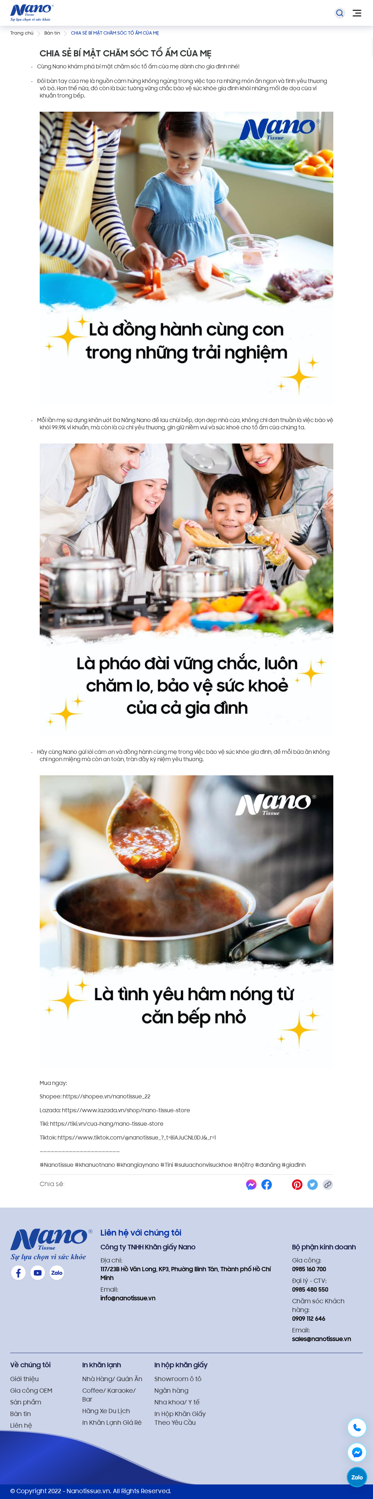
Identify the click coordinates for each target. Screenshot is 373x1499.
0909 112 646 (308, 1319)
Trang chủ (22, 33)
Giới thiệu (24, 1379)
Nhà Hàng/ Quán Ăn (112, 1379)
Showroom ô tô (177, 1379)
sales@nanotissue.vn (321, 1339)
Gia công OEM (31, 1391)
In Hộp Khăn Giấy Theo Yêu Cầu (180, 1419)
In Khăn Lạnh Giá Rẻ (112, 1423)
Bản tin (52, 33)
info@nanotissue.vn (128, 1299)
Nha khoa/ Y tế (177, 1403)
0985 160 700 (309, 1270)
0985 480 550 (310, 1290)
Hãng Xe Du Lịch (106, 1411)
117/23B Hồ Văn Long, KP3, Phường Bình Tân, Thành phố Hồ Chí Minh (186, 1274)
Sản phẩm (25, 1403)
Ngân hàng (171, 1391)
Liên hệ (21, 1426)
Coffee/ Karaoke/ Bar (109, 1395)
